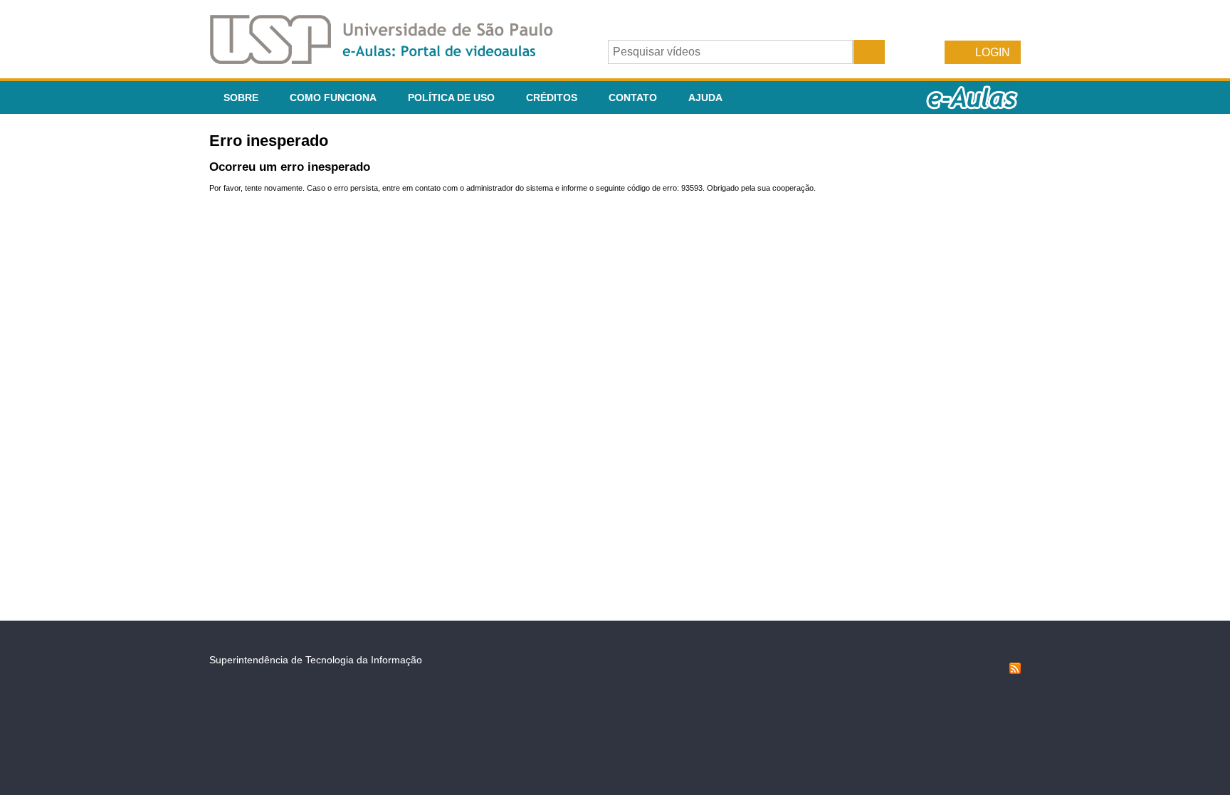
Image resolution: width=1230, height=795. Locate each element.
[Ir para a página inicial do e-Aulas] (393, 60)
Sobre (241, 97)
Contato (633, 97)
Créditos (551, 97)
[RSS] (1015, 670)
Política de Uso (451, 97)
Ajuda (705, 97)
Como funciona (333, 97)
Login (992, 52)
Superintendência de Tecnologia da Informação (315, 659)
